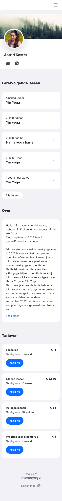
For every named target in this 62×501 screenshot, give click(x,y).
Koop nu (14, 362)
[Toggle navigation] (55, 5)
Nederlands (31, 486)
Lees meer (12, 315)
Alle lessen (12, 195)
